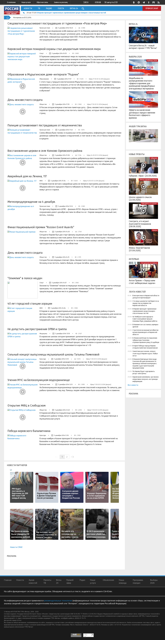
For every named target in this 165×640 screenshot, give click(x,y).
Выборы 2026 (135, 56)
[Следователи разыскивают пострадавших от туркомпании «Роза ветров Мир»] (22, 35)
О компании (11, 2)
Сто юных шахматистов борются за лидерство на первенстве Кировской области (146, 303)
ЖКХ (41, 181)
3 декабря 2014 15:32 (65, 206)
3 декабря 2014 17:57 (64, 79)
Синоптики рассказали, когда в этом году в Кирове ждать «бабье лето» (145, 353)
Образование (44, 79)
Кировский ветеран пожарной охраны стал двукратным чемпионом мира (54, 49)
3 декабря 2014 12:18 (61, 435)
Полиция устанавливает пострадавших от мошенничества (44, 125)
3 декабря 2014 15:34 (58, 181)
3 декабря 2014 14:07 (59, 283)
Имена (154, 230)
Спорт (41, 53)
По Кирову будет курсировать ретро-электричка (144, 372)
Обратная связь (42, 2)
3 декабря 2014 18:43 (65, 28)
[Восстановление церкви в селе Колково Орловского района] (22, 162)
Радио (49, 8)
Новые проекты (136, 154)
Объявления (108, 580)
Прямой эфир (151, 8)
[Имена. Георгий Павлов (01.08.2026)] (143, 237)
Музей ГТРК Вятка (138, 126)
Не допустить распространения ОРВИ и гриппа (37, 329)
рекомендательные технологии (58, 601)
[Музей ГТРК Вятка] (143, 137)
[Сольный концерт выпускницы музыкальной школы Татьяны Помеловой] (22, 366)
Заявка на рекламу (61, 2)
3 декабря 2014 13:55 (62, 333)
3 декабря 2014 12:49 (62, 410)
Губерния (154, 158)
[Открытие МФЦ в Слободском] (22, 417)
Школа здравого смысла (148, 179)
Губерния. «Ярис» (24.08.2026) (143, 176)
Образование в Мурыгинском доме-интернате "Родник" (43, 74)
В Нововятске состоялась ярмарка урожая (145, 326)
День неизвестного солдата (25, 99)
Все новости (133, 385)
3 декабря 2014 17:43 (65, 130)
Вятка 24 (74, 8)
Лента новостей (137, 292)
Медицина (43, 333)
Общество (43, 104)
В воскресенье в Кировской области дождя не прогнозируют (146, 297)
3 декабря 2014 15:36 (62, 155)
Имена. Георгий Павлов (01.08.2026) (139, 249)
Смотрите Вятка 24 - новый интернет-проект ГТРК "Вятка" (143, 46)
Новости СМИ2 (16, 547)
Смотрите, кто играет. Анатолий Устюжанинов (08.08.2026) (140, 224)
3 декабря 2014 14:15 (62, 257)
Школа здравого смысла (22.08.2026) (140, 198)
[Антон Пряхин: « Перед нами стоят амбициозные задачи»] (143, 270)
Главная (7, 580)
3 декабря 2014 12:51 (65, 384)
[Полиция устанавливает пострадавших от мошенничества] (22, 137)
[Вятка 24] (143, 35)
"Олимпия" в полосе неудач (24, 278)
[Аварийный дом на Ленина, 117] (22, 188)
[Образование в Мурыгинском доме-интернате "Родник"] (22, 86)
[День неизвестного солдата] (22, 111)
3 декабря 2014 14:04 (58, 308)
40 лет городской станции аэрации (29, 303)
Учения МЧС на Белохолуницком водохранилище (38, 380)
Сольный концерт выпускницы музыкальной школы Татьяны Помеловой (53, 354)
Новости (28, 8)
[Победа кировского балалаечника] (22, 442)
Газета (61, 8)
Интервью (134, 259)
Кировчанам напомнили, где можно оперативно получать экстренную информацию (146, 379)
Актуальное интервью (149, 263)
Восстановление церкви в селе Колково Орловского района (44, 150)
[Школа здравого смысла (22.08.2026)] (143, 186)
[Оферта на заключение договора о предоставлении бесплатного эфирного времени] (143, 99)
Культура (42, 359)
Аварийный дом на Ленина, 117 (27, 176)
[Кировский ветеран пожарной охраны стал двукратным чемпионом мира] (22, 60)
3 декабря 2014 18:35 (59, 53)
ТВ (39, 8)
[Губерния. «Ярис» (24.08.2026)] (143, 165)
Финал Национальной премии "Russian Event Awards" (40, 227)
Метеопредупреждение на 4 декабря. (31, 201)
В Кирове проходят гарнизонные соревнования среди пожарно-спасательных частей (71, 13)
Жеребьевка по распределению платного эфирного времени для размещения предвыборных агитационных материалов (142, 83)
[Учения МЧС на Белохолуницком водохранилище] (22, 391)
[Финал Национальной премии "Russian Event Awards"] (22, 238)
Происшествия (44, 28)
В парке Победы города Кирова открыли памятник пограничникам (145, 347)
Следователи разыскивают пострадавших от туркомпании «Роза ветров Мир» (57, 23)
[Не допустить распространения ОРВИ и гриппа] (22, 340)
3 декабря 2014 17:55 (62, 104)
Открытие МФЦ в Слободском (26, 405)
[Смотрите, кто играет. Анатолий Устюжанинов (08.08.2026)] (143, 210)
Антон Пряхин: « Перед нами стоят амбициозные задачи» (142, 281)
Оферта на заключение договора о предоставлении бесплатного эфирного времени (142, 114)
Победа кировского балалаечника (28, 431)
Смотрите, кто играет (149, 203)
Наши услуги (26, 2)
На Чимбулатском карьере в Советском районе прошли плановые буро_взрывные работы (145, 319)
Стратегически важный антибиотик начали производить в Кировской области (145, 332)
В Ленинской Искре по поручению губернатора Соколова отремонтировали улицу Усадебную (146, 340)
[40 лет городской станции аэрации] (22, 315)
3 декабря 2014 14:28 (62, 232)
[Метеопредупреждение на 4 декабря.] (22, 213)
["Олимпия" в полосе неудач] (22, 289)
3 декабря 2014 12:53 (61, 359)
